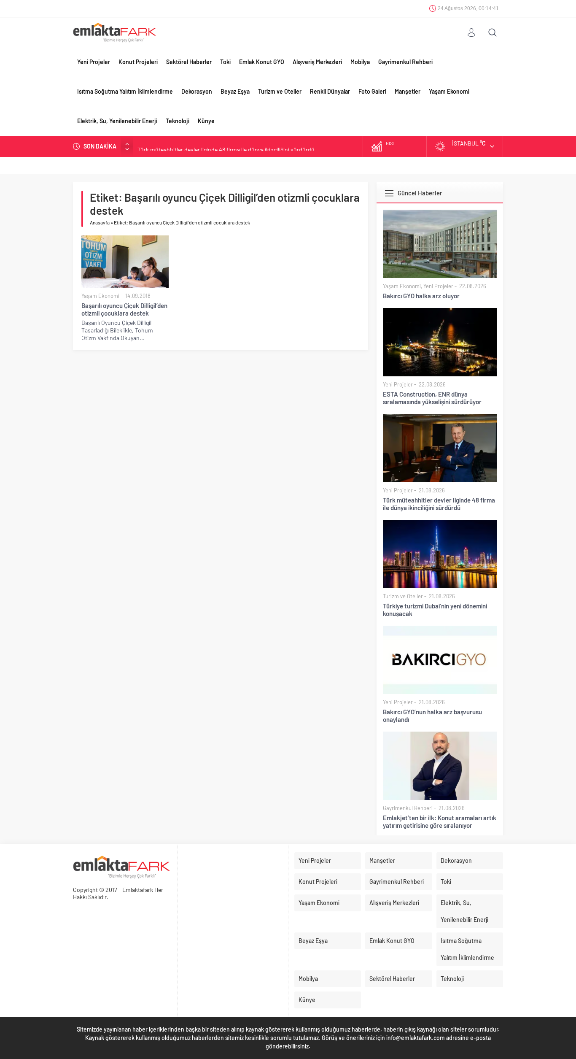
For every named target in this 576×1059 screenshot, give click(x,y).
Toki (225, 61)
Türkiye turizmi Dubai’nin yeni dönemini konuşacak (435, 609)
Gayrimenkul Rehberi (405, 61)
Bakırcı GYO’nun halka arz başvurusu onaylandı (432, 715)
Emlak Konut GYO (261, 61)
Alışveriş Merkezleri (317, 61)
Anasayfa (100, 222)
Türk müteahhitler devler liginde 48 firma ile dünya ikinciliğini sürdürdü (226, 146)
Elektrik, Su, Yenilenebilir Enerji (117, 120)
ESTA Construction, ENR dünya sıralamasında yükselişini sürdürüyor (432, 397)
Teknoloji (177, 120)
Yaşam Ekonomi (449, 91)
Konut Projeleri (138, 61)
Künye (206, 120)
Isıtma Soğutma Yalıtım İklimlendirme (125, 91)
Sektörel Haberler (189, 61)
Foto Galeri (372, 91)
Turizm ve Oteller (279, 91)
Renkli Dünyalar (330, 91)
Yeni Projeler (93, 61)
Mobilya (360, 61)
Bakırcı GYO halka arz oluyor (421, 296)
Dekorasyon (196, 91)
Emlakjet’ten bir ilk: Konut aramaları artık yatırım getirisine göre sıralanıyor (439, 821)
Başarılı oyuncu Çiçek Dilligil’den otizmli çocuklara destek (124, 309)
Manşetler (407, 91)
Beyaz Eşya (235, 91)
